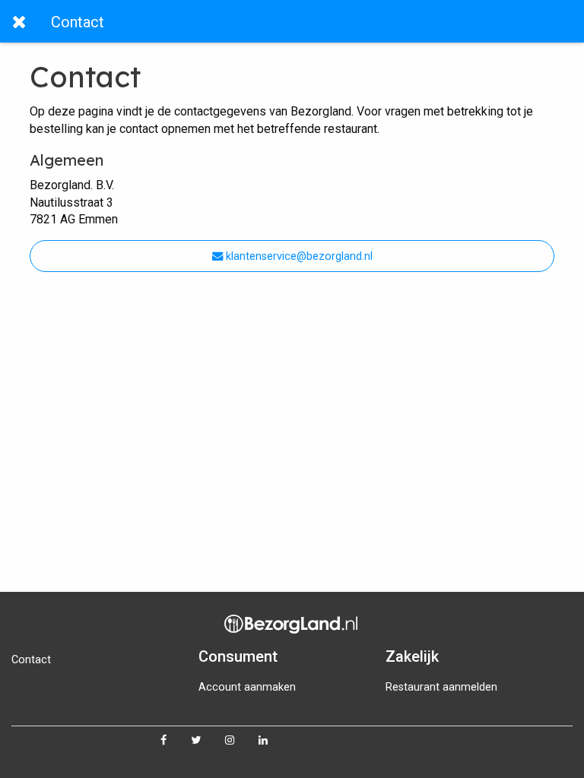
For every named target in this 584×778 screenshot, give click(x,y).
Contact (31, 659)
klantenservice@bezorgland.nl (298, 256)
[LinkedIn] (275, 740)
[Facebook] (175, 740)
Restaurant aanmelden (441, 687)
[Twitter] (208, 740)
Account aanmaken (247, 687)
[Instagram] (242, 740)
